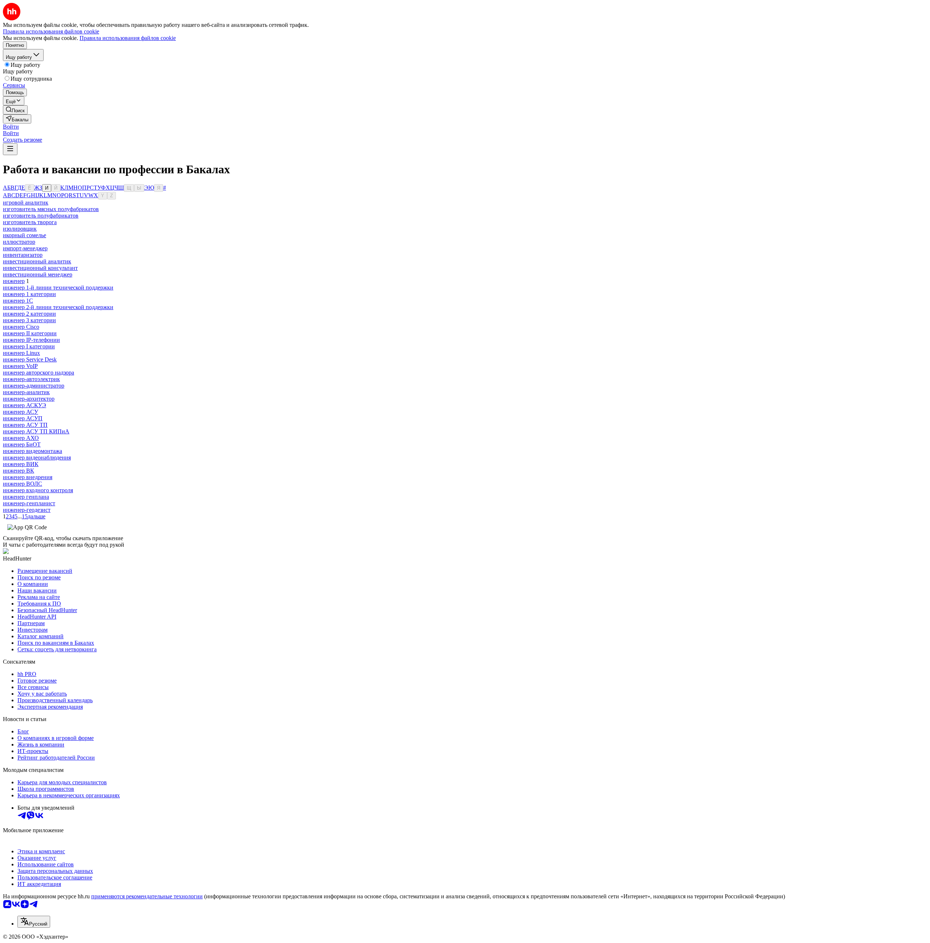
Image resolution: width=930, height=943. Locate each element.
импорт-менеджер (25, 248)
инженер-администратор (33, 386)
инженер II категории (30, 333)
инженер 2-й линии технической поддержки (58, 307)
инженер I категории (29, 346)
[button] (11, 127)
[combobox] (33, 922)
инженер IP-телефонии (31, 340)
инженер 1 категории (29, 294)
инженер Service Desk (30, 359)
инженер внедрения (27, 477)
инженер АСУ (20, 412)
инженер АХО (21, 438)
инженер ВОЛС (22, 484)
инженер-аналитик (26, 392)
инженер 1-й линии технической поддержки (58, 287)
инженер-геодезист (26, 510)
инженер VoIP (20, 366)
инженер (14, 281)
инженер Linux (21, 353)
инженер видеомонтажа (32, 451)
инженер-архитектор (28, 399)
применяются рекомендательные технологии (147, 896)
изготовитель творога (30, 222)
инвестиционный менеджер (37, 274)
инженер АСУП (23, 418)
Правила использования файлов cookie (128, 38)
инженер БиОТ (22, 444)
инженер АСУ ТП (25, 425)
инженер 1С (18, 301)
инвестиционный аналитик (37, 261)
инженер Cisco (21, 327)
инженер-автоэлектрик (31, 379)
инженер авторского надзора (38, 372)
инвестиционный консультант (40, 268)
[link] (15, 109)
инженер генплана (26, 497)
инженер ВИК (21, 464)
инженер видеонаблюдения (37, 457)
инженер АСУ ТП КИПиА (36, 431)
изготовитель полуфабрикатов (40, 216)
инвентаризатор (23, 255)
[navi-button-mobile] (10, 149)
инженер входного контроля (38, 490)
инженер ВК (18, 471)
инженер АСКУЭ (24, 405)
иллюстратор (19, 242)
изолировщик (20, 229)
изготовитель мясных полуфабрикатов (51, 209)
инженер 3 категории (29, 320)
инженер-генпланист (29, 503)
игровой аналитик (25, 202)
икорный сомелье (24, 235)
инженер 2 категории (29, 314)
